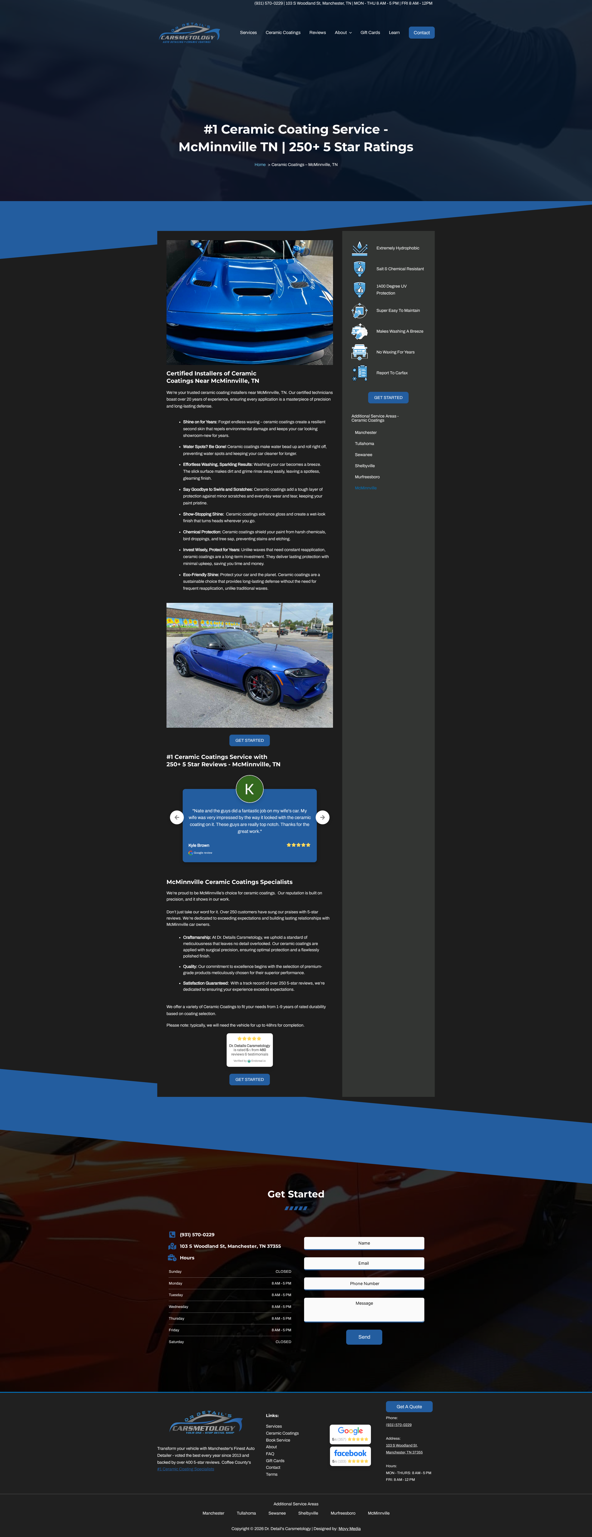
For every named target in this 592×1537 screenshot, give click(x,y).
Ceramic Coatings (282, 1433)
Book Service (278, 1440)
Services (274, 1426)
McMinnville (366, 488)
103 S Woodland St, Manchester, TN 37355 (230, 1246)
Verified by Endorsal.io (250, 1060)
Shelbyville (365, 465)
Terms (272, 1474)
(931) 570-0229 (197, 1234)
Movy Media (350, 1528)
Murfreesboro (367, 477)
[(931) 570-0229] (172, 1234)
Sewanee (363, 454)
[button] (349, 32)
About (271, 1447)
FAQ (270, 1453)
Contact (273, 1467)
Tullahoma (364, 443)
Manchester (366, 432)
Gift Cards (275, 1460)
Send (364, 1337)
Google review (202, 852)
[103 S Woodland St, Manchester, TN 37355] (172, 1246)
